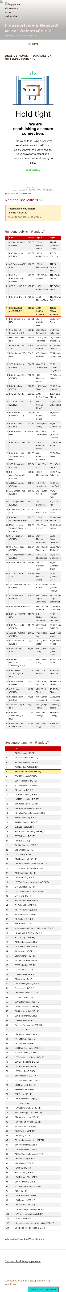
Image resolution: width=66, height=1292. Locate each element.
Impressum (35, 1261)
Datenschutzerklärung (16, 1261)
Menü (35, 43)
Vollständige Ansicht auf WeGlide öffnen (25, 1239)
